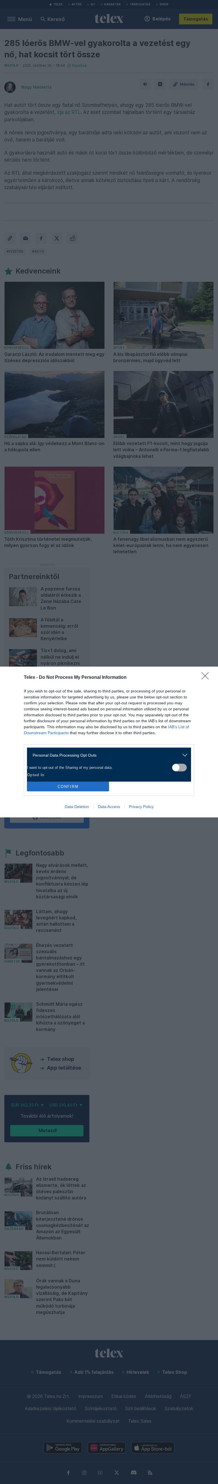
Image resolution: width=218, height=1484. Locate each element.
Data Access (109, 806)
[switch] (179, 767)
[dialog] (109, 742)
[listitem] (107, 755)
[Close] (207, 677)
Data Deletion (77, 806)
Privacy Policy (141, 806)
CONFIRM (68, 786)
